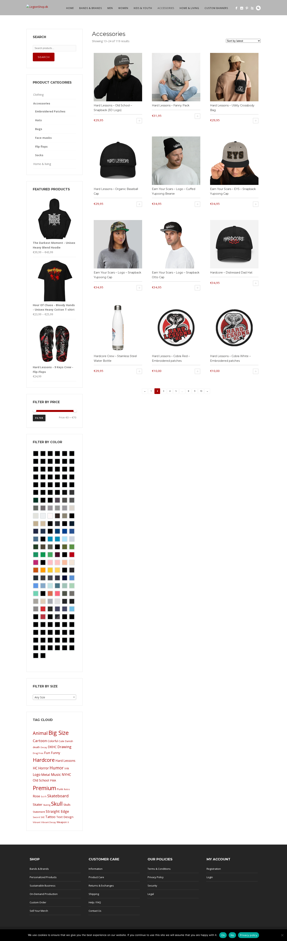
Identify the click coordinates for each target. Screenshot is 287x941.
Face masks (43, 138)
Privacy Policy (156, 877)
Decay (44, 747)
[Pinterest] (246, 8)
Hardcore (44, 759)
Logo (36, 774)
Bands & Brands (90, 8)
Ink (66, 768)
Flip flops (41, 146)
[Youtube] (252, 8)
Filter (39, 418)
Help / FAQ (95, 902)
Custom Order (38, 902)
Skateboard (58, 795)
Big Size (58, 733)
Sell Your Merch (39, 910)
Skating (46, 805)
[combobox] (54, 697)
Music (56, 774)
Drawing (64, 746)
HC (35, 768)
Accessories (166, 8)
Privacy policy (248, 935)
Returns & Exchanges (101, 885)
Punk (60, 789)
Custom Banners (216, 8)
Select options (139, 120)
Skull (57, 803)
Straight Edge (57, 811)
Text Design (64, 817)
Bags (38, 129)
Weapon (62, 822)
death (36, 747)
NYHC (66, 774)
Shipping (94, 894)
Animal (40, 733)
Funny (55, 753)
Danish (69, 741)
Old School (41, 780)
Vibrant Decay (48, 822)
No (232, 935)
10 (201, 391)
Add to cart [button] (255, 120)
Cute (61, 741)
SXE (43, 817)
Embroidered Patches (50, 111)
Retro (67, 789)
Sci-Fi (43, 796)
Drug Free (38, 753)
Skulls (66, 804)
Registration (214, 869)
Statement (39, 812)
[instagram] (241, 8)
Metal (45, 774)
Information (95, 869)
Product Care (96, 877)
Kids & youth (143, 8)
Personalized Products (43, 877)
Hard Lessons (65, 760)
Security (152, 885)
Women (123, 8)
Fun (47, 752)
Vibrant (36, 822)
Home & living (189, 8)
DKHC (52, 747)
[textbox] (54, 697)
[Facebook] (236, 8)
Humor (57, 768)
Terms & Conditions (159, 869)
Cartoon (40, 740)
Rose (36, 796)
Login (210, 877)
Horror (43, 768)
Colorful (53, 741)
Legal (151, 894)
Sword (36, 817)
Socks (39, 155)
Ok (223, 935)
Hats (38, 120)
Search (258, 8)
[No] (282, 935)
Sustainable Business (42, 885)
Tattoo (50, 817)
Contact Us (95, 910)
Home (70, 8)
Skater (37, 804)
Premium (44, 788)
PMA (53, 780)
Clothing (38, 94)
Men (110, 8)
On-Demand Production (44, 894)
